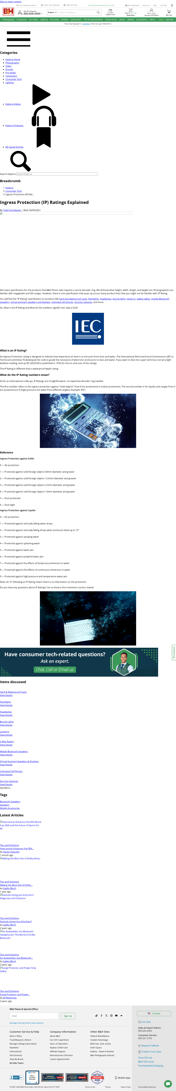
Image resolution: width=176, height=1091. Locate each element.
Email (14, 1016)
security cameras (83, 302)
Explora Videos (13, 104)
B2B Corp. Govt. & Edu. (100, 1043)
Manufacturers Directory (61, 1055)
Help (154, 5)
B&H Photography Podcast (102, 1055)
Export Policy (126, 1087)
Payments (14, 1047)
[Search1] (20, 161)
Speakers (4, 804)
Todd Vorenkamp (12, 210)
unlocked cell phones (62, 302)
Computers (11, 76)
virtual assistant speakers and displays (30, 302)
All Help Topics (17, 1063)
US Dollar (156, 1013)
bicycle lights (119, 298)
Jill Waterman (10, 997)
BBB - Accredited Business (16, 1077)
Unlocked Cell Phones (11, 771)
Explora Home (13, 59)
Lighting (10, 82)
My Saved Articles (15, 147)
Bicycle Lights (7, 721)
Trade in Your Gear (151, 1051)
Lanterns (4, 731)
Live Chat (163, 5)
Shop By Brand (16, 1059)
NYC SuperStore (133, 5)
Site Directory (16, 1055)
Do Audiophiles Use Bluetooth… (16, 958)
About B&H (55, 1036)
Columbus (86, 24)
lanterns (131, 298)
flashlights (93, 298)
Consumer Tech (14, 79)
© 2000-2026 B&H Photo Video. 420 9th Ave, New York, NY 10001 (35, 1087)
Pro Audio (11, 72)
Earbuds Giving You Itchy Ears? (16, 921)
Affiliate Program (57, 1051)
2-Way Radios (7, 741)
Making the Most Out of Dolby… (16, 885)
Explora (9, 187)
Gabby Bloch (9, 888)
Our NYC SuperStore (59, 1040)
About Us (146, 5)
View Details (6, 695)
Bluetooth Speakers (10, 801)
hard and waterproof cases (73, 298)
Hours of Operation (59, 1043)
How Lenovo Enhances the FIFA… (17, 848)
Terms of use (90, 1087)
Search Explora (8, 174)
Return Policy (16, 1036)
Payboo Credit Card (59, 1047)
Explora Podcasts (14, 125)
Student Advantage (99, 1040)
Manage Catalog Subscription (23, 1043)
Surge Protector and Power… (15, 994)
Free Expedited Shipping (150, 1065)
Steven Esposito (11, 851)
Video (8, 66)
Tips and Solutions (9, 845)
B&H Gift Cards (146, 1061)
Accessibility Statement (147, 1087)
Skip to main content (10, 1)
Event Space (95, 1047)
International (16, 1051)
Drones (9, 69)
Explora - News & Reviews (102, 1051)
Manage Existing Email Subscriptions (27, 1023)
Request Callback (150, 1045)
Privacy (108, 1087)
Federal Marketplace (99, 1036)
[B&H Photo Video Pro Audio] (9, 12)
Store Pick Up (145, 1057)
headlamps (106, 298)
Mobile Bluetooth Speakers (14, 751)
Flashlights (5, 701)
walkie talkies (143, 298)
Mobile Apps (124, 1077)
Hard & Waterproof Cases (13, 692)
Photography (12, 62)
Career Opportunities (60, 1059)
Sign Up (68, 1015)
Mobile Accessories (10, 808)
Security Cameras (9, 781)
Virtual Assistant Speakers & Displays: (19, 761)
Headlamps (6, 711)
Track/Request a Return (20, 1040)
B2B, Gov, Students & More (25, 5)
